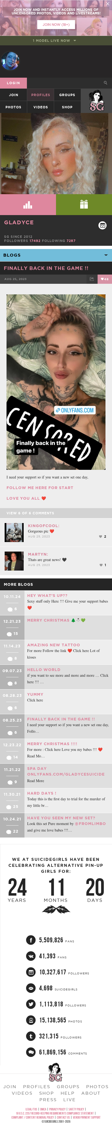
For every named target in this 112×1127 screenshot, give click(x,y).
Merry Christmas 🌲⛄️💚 (56, 620)
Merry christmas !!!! (52, 744)
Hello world (44, 670)
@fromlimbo (90, 823)
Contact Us (63, 1117)
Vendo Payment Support (87, 1117)
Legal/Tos (31, 1109)
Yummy (35, 694)
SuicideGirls (96, 95)
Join (13, 95)
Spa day (37, 768)
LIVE (69, 1099)
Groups (67, 95)
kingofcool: (44, 526)
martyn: (38, 554)
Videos (40, 107)
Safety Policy (76, 1109)
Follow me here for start (40, 488)
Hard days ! (42, 793)
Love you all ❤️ (26, 498)
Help (68, 1093)
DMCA (43, 1109)
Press (48, 1099)
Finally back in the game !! (46, 268)
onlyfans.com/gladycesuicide (66, 774)
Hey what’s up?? (47, 595)
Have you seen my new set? (61, 818)
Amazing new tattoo (53, 645)
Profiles (40, 95)
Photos (13, 107)
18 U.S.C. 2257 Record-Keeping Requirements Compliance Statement (55, 1113)
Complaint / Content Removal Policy (32, 1117)
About (91, 1093)
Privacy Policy (57, 1109)
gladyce (19, 222)
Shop (67, 107)
